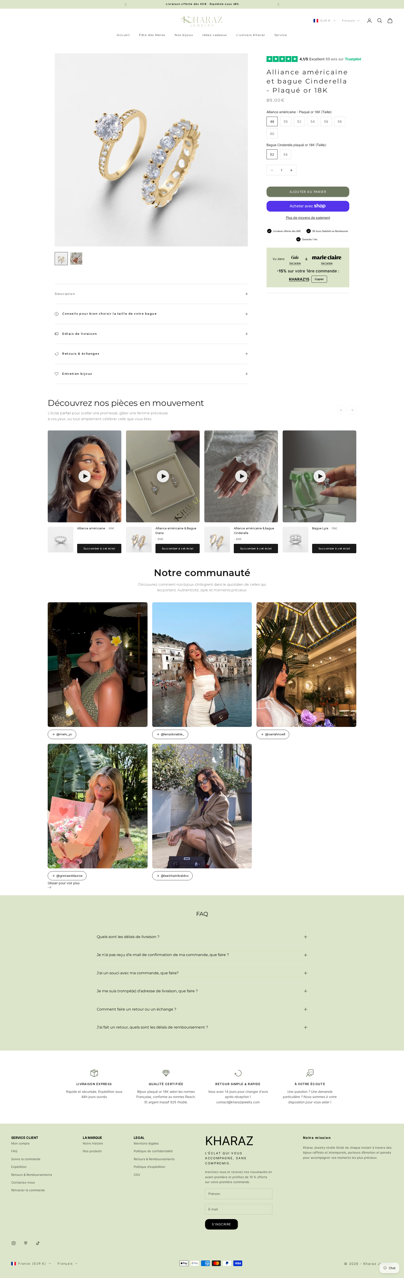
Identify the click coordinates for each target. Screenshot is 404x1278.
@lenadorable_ (172, 734)
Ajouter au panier (308, 192)
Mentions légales (146, 1143)
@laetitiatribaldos (175, 875)
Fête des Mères (152, 35)
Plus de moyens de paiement (308, 217)
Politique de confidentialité (153, 1151)
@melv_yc (64, 734)
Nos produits (92, 1151)
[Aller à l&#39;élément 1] (61, 258)
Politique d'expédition (149, 1167)
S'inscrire (221, 1224)
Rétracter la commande (28, 1190)
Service (280, 35)
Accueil (123, 35)
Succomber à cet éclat (99, 548)
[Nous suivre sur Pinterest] (25, 1243)
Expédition (19, 1167)
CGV (137, 1175)
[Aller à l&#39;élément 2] (76, 258)
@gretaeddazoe (69, 875)
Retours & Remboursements (31, 1175)
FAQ (14, 1151)
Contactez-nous (23, 1182)
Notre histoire (93, 1143)
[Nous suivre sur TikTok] (38, 1243)
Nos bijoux (184, 35)
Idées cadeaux (214, 35)
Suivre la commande (25, 1159)
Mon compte (20, 1143)
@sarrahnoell (275, 734)
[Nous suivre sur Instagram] (13, 1243)
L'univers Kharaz (250, 35)
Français (348, 20)
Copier (319, 279)
